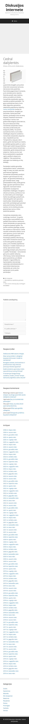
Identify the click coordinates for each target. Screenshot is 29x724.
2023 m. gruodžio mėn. (10, 459)
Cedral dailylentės (9, 109)
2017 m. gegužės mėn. (10, 639)
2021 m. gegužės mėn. (10, 522)
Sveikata (6, 708)
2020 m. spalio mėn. (9, 539)
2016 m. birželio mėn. (10, 666)
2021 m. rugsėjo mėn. (10, 513)
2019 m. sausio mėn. (9, 591)
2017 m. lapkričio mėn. (10, 625)
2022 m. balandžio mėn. (11, 498)
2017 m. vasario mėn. (10, 647)
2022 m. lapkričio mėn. (10, 483)
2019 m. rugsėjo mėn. (10, 571)
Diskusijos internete (14, 7)
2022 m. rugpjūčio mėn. (11, 491)
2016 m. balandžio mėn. (11, 671)
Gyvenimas (6, 691)
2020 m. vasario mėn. (10, 559)
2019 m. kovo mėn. (9, 586)
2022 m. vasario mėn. (10, 503)
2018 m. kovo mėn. (9, 615)
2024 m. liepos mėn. (9, 454)
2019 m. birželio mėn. (10, 578)
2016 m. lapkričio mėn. (10, 654)
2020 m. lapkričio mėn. (10, 537)
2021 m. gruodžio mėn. (10, 508)
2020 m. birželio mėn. (10, 549)
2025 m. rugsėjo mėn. (10, 440)
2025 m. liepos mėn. (9, 444)
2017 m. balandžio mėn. (11, 642)
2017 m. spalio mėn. (9, 627)
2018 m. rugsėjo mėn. (10, 600)
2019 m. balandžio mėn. (11, 583)
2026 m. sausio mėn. (9, 432)
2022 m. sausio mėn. (9, 505)
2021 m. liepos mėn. (9, 517)
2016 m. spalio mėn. (9, 656)
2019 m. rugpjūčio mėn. (11, 574)
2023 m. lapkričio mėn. (10, 462)
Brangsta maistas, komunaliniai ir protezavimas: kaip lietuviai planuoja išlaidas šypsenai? (14, 365)
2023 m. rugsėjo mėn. (10, 464)
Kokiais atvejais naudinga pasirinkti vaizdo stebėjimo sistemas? (14, 395)
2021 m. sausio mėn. (9, 532)
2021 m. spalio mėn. (9, 510)
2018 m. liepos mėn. (9, 605)
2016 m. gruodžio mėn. (10, 651)
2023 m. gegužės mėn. (10, 474)
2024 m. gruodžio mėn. (10, 449)
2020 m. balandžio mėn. (11, 554)
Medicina (6, 698)
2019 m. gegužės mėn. (10, 581)
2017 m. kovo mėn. (9, 644)
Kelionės (6, 693)
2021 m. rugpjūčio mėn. (11, 515)
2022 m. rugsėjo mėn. (10, 488)
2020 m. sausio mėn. (9, 561)
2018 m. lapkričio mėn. (10, 595)
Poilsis (5, 703)
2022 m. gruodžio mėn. (10, 481)
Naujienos (6, 701)
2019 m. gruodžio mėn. (10, 564)
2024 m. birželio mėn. (10, 457)
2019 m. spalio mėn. (9, 569)
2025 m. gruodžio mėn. (10, 435)
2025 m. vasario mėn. (10, 447)
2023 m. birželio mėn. (10, 471)
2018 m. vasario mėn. (10, 617)
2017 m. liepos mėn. (9, 634)
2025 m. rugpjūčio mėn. (11, 442)
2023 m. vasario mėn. (10, 476)
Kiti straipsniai (8, 278)
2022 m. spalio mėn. (9, 486)
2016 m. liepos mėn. (9, 664)
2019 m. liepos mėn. (9, 576)
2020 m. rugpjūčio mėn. (11, 544)
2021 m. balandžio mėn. (11, 525)
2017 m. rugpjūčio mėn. (11, 632)
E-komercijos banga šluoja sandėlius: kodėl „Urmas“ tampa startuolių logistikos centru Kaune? (14, 375)
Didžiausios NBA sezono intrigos (13, 354)
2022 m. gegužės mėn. (10, 496)
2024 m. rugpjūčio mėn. (11, 452)
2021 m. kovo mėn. (9, 527)
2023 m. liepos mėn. (9, 469)
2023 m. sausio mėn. (9, 479)
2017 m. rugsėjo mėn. (10, 629)
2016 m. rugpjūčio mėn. (11, 661)
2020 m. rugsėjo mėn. (10, 542)
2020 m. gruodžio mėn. (10, 535)
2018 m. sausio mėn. (9, 620)
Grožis (5, 689)
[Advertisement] (14, 37)
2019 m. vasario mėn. (10, 588)
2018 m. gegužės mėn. (10, 610)
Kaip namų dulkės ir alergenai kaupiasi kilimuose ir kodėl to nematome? (12, 358)
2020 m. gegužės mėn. (10, 552)
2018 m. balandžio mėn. (11, 612)
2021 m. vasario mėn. (10, 530)
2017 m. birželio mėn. (10, 637)
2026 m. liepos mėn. (9, 430)
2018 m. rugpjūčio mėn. (11, 603)
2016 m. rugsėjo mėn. (10, 659)
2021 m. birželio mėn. (10, 520)
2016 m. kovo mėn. (9, 673)
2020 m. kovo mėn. (9, 556)
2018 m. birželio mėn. (10, 608)
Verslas (5, 710)
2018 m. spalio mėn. (9, 598)
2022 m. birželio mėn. (10, 493)
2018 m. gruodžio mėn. (10, 593)
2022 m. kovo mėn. (9, 500)
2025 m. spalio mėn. (9, 437)
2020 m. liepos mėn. (9, 547)
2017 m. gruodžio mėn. (10, 622)
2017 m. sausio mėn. (9, 649)
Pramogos (6, 706)
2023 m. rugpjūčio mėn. (11, 466)
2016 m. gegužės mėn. (10, 668)
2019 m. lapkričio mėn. (10, 566)
